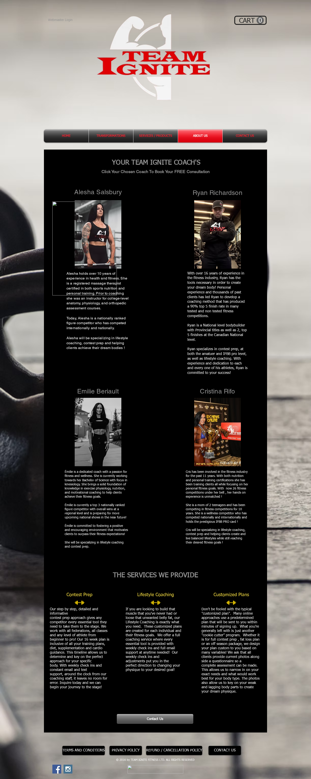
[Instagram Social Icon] (68, 769)
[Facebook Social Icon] (56, 769)
